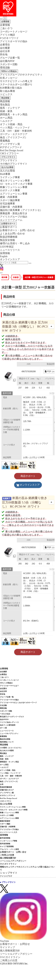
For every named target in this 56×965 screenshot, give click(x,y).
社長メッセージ (8, 78)
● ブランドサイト (8, 882)
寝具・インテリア (10, 108)
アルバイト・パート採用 (9, 849)
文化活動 (3, 705)
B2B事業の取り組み (11, 87)
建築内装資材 (5, 821)
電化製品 (5, 104)
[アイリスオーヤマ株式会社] (28, 8)
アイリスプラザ (6, 876)
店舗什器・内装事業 (11, 206)
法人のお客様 (7, 167)
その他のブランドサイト (13, 163)
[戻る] (1, 18)
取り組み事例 (7, 91)
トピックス (6, 94)
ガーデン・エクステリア (13, 134)
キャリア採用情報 (7, 846)
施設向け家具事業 (21, 210)
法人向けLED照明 (7, 750)
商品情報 (5, 98)
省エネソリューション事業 (15, 180)
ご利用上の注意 (7, 855)
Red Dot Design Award (11, 150)
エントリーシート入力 (8, 832)
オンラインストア (10, 259)
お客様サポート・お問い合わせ (17, 230)
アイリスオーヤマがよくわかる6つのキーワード (18, 702)
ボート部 (3, 728)
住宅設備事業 (7, 203)
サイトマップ (7, 947)
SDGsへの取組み (9, 71)
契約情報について (7, 742)
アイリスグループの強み (13, 216)
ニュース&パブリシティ (9, 733)
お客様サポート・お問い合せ (13, 852)
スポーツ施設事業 (10, 200)
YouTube (4, 941)
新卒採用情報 (5, 838)
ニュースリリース (10, 250)
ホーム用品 (6, 117)
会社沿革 (5, 51)
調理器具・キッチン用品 (13, 114)
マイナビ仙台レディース (9, 722)
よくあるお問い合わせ (12, 233)
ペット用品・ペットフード (15, 127)
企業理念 (5, 44)
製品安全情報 (7, 240)
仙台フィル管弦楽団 (7, 725)
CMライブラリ (5, 801)
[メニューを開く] (1, 272)
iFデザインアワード (11, 147)
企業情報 (5, 21)
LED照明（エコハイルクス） (11, 748)
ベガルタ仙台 (5, 714)
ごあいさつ (6, 28)
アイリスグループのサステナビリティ (21, 74)
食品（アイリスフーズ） (9, 781)
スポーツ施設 (5, 824)
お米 (1, 784)
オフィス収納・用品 (11, 124)
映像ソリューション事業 (13, 187)
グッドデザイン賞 (10, 144)
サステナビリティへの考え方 (16, 81)
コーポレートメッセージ (13, 31)
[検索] (30, 263)
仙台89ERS (4, 719)
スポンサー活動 (8, 64)
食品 (13, 137)
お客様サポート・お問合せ (15, 944)
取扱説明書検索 (8, 236)
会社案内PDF (7, 61)
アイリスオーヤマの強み (13, 41)
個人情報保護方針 (8, 858)
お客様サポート (8, 223)
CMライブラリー (9, 153)
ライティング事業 (10, 177)
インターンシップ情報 (8, 841)
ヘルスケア (6, 121)
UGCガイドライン (8, 864)
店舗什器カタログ (7, 790)
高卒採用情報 (5, 844)
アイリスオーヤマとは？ (9, 686)
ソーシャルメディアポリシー (13, 861)
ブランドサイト (8, 157)
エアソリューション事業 (13, 193)
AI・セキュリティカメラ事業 (16, 183)
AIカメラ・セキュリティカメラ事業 (14, 810)
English (3, 256)
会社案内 (3, 688)
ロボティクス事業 (10, 190)
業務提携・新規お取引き (13, 213)
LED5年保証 (7, 246)
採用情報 (5, 253)
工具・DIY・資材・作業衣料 (16, 131)
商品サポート (28, 476)
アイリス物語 (7, 34)
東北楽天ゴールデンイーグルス (12, 717)
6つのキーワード (9, 38)
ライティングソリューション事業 (13, 807)
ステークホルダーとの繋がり (16, 84)
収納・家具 (6, 111)
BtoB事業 (5, 174)
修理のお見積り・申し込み (15, 243)
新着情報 (3, 736)
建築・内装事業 (8, 197)
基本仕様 (7, 393)
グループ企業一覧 (10, 57)
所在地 (3, 54)
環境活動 (5, 67)
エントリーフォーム (11, 220)
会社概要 (5, 48)
